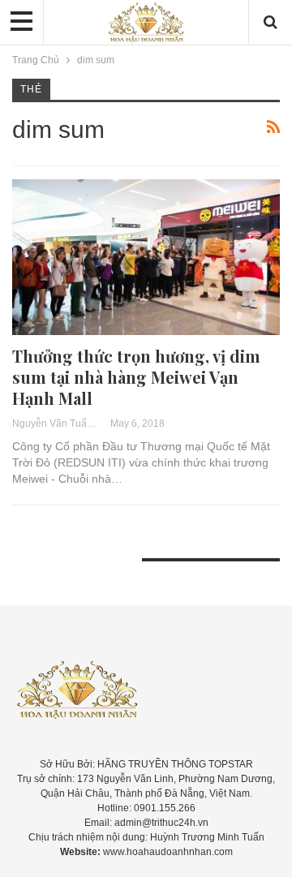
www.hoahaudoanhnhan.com (168, 852)
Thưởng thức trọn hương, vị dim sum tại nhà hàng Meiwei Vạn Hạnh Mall (136, 377)
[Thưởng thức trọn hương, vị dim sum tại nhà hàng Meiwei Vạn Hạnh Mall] (146, 256)
